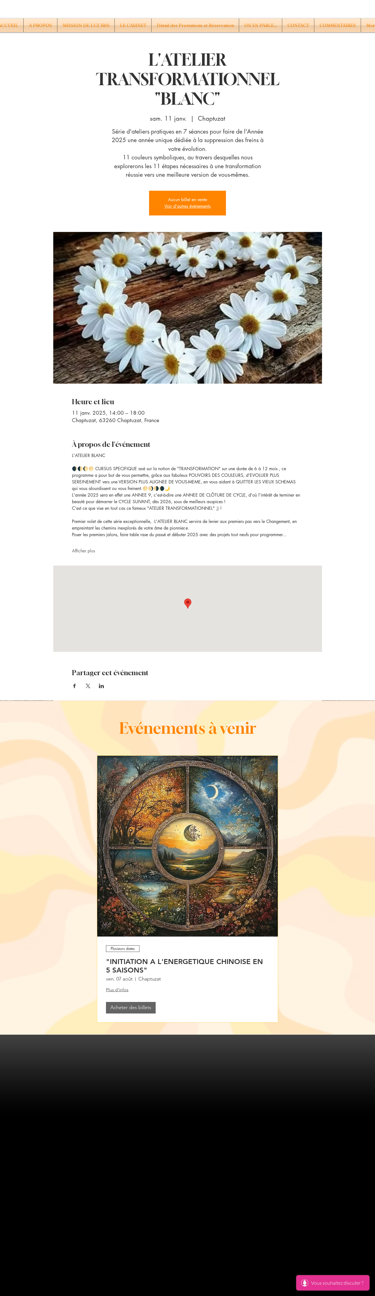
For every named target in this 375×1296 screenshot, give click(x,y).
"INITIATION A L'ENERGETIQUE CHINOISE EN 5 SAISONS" (184, 965)
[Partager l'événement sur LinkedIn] (101, 686)
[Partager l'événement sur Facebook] (74, 686)
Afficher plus (83, 551)
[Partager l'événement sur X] (88, 686)
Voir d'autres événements (187, 206)
